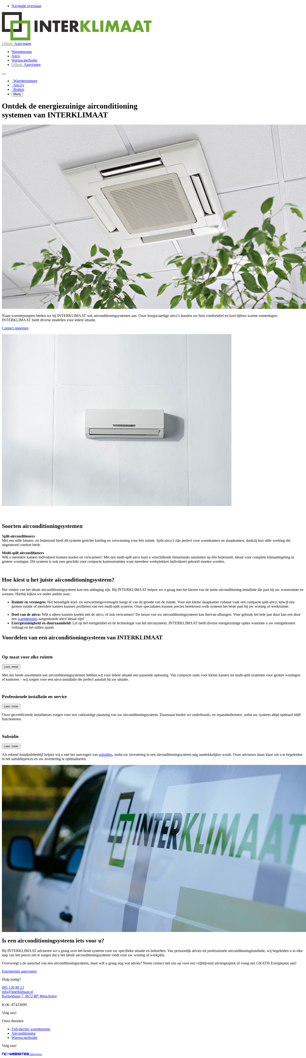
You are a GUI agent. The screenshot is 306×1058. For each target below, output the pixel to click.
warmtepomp (28, 619)
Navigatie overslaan (26, 6)
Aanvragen (16, 44)
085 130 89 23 (13, 987)
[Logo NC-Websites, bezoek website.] (16, 1054)
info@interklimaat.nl (17, 992)
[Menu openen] (4, 74)
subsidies (105, 755)
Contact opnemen (15, 328)
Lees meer (11, 666)
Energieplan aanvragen (19, 971)
